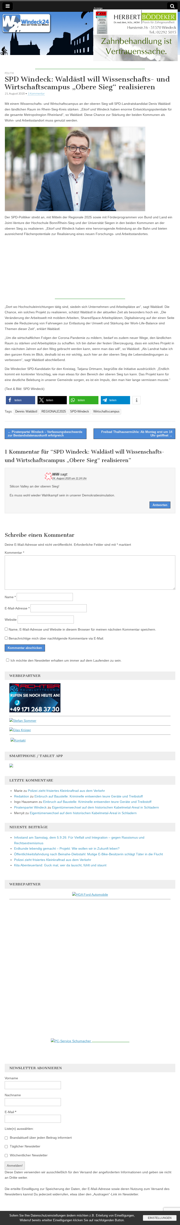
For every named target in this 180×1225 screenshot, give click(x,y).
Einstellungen (160, 1218)
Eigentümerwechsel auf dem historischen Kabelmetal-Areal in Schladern (105, 807)
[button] (20, 400)
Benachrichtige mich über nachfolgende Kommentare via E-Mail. (56, 638)
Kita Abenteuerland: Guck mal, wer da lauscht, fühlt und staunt (60, 865)
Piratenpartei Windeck (30, 807)
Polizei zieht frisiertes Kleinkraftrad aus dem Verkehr (66, 791)
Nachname (13, 1095)
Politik (9, 73)
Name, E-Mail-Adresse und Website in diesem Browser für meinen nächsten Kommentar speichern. (82, 629)
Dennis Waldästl (26, 411)
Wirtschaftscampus (106, 411)
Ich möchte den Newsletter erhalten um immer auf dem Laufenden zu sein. (66, 660)
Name (10, 597)
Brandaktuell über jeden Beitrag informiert (40, 1137)
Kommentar (14, 552)
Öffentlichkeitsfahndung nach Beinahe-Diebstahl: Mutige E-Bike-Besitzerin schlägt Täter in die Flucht (88, 854)
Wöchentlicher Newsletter (28, 1155)
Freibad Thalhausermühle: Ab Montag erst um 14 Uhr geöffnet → (136, 433)
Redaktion (21, 796)
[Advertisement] (90, 62)
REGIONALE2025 (53, 411)
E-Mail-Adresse (17, 608)
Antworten (160, 505)
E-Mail (10, 1112)
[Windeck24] (90, 33)
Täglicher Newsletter (24, 1146)
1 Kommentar (36, 93)
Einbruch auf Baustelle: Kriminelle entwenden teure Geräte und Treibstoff (88, 796)
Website (11, 619)
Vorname (11, 1078)
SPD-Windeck (79, 411)
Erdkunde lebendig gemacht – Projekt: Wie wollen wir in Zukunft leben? (67, 848)
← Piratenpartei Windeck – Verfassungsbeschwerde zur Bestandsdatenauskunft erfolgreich (45, 433)
